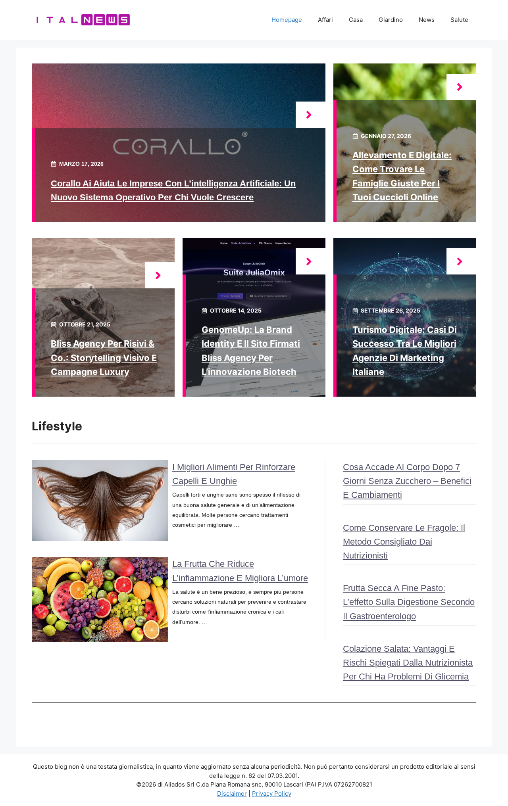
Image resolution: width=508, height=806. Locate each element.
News (427, 19)
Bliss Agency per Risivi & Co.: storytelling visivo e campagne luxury (104, 357)
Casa (356, 19)
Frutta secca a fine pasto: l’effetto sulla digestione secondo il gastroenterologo (409, 602)
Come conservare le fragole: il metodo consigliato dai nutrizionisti (404, 541)
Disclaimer (232, 793)
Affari (325, 19)
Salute (459, 19)
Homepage (286, 19)
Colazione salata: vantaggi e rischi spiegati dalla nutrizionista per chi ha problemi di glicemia (408, 662)
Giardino (391, 19)
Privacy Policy (271, 793)
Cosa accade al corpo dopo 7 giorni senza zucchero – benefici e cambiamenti (407, 481)
